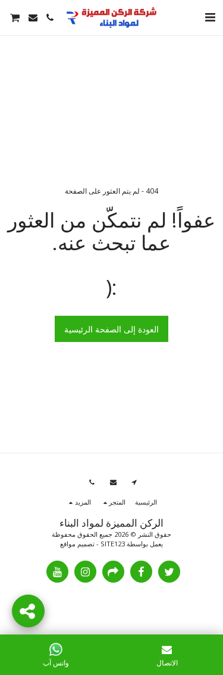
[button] (210, 17)
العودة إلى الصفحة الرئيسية (111, 329)
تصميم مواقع (77, 543)
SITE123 (112, 543)
